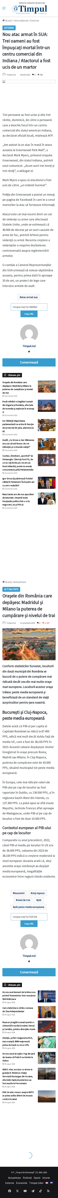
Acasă (8, 20)
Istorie (46, 1177)
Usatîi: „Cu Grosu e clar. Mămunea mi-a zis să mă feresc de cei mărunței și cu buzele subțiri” (18, 443)
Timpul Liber (36, 1182)
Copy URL (29, 313)
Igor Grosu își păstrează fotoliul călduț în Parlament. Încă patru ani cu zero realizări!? (18, 482)
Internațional (21, 20)
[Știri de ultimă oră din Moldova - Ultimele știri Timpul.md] (29, 8)
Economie (21, 1182)
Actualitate (14, 1177)
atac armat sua (29, 297)
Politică (27, 1177)
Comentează (29, 362)
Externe (34, 20)
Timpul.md (11, 74)
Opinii (37, 1177)
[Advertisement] (29, 543)
